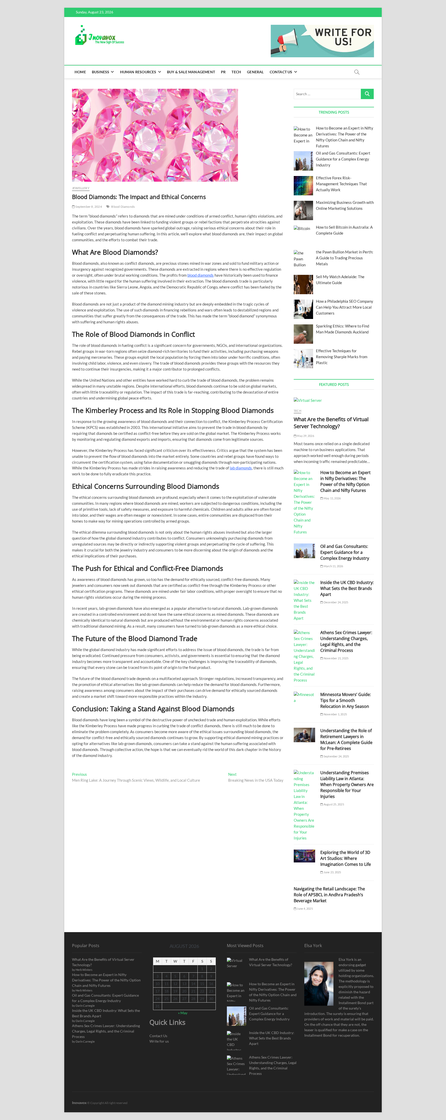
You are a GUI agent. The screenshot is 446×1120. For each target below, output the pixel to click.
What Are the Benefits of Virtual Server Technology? (331, 423)
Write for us (159, 1041)
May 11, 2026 (332, 498)
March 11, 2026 (333, 566)
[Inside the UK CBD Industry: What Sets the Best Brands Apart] (304, 600)
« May (182, 1013)
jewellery (81, 188)
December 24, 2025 (335, 602)
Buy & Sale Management (191, 72)
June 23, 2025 (332, 872)
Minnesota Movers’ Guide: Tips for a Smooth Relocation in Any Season (345, 700)
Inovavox (79, 1102)
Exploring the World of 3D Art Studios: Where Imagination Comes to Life (345, 858)
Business (100, 72)
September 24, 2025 (336, 756)
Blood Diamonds (123, 207)
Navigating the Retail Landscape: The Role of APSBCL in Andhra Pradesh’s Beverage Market (329, 894)
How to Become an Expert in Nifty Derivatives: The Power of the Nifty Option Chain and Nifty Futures (345, 481)
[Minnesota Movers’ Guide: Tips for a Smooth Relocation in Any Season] (304, 697)
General (255, 72)
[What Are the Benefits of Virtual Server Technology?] (334, 400)
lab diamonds (241, 468)
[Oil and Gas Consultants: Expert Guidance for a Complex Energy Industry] (304, 550)
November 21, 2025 (335, 658)
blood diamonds (200, 275)
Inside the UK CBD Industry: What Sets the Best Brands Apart (347, 588)
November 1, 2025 (335, 714)
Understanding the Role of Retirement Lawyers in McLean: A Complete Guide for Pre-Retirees (346, 739)
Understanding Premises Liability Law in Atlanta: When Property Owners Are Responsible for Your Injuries (347, 784)
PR (223, 72)
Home (80, 72)
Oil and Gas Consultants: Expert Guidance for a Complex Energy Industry (344, 552)
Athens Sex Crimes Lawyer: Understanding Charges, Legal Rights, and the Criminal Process (346, 641)
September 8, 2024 (88, 207)
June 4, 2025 (304, 908)
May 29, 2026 (305, 435)
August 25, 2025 (333, 804)
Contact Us (281, 72)
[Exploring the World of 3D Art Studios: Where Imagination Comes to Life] (304, 856)
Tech (236, 72)
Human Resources (138, 72)
